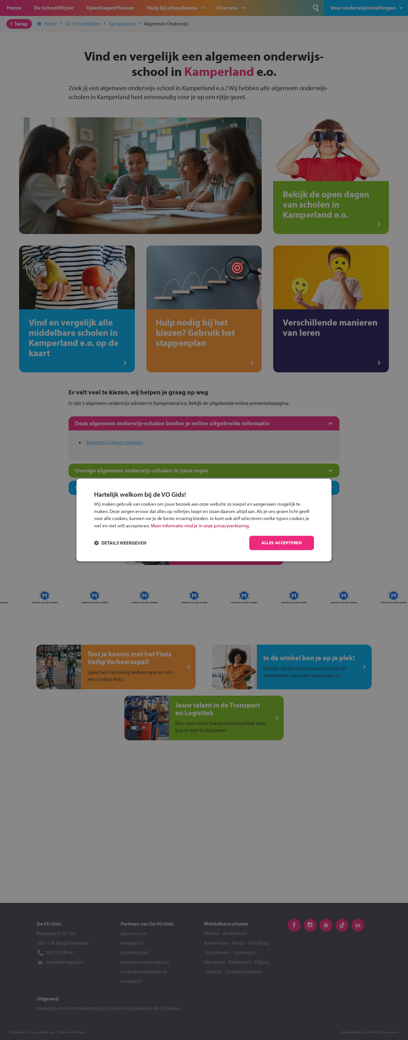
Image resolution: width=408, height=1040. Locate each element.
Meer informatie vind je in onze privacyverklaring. (200, 526)
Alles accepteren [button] (281, 543)
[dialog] (204, 520)
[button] (120, 543)
